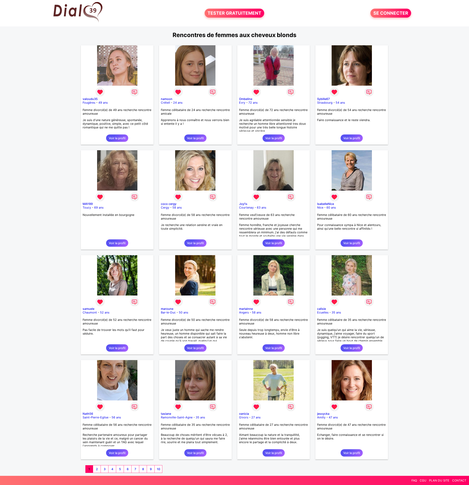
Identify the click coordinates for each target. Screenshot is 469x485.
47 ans (333, 417)
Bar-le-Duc (168, 312)
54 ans (340, 102)
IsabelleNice (325, 204)
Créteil (165, 102)
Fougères (89, 102)
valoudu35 (90, 99)
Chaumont (90, 312)
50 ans (183, 312)
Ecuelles (322, 312)
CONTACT (459, 480)
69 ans (99, 207)
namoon (166, 99)
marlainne (246, 309)
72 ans (253, 102)
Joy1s (243, 204)
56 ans (116, 417)
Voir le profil (117, 138)
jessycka (323, 413)
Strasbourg (325, 102)
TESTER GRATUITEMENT (234, 13)
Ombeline (245, 99)
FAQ (414, 480)
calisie (321, 309)
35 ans (336, 312)
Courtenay (246, 207)
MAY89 (88, 204)
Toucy (87, 207)
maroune (167, 309)
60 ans (331, 207)
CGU (423, 480)
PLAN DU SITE (439, 480)
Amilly (321, 417)
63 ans (261, 207)
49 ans (103, 102)
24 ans (177, 102)
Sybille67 (323, 99)
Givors (243, 417)
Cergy (165, 207)
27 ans (256, 417)
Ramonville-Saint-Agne (177, 417)
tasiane (166, 413)
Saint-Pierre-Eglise (95, 417)
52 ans (104, 312)
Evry (242, 102)
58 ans (177, 207)
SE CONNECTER (390, 13)
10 (158, 469)
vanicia (244, 413)
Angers (244, 312)
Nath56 (88, 413)
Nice (320, 207)
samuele (88, 309)
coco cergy (168, 204)
